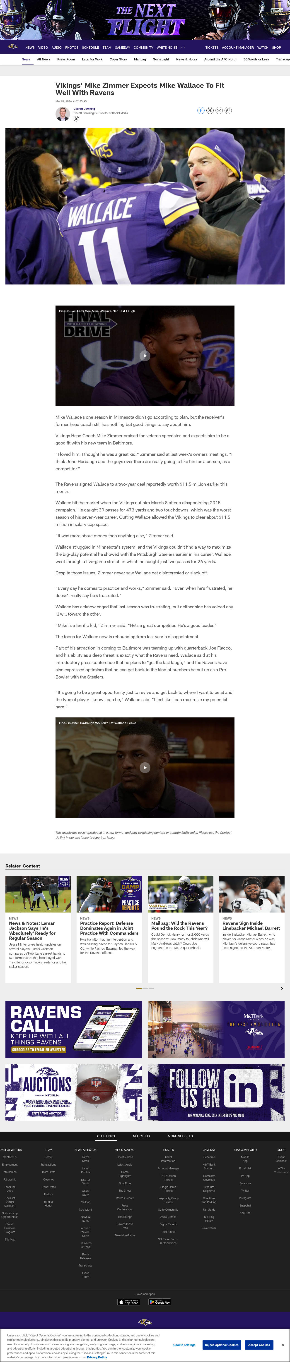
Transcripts (85, 1265)
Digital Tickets (168, 1224)
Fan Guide (209, 1209)
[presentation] (283, 989)
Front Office (48, 1186)
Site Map (10, 1239)
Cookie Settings (184, 1345)
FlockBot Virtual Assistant (9, 1201)
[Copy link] (228, 111)
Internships (10, 1171)
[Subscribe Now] (73, 1029)
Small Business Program (9, 1228)
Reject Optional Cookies (222, 1345)
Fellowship (9, 1179)
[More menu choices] (183, 47)
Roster (49, 1157)
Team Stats (48, 1171)
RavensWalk (209, 1228)
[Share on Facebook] (201, 113)
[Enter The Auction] (73, 1092)
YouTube (245, 1212)
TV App (245, 1175)
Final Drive (125, 1183)
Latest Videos (125, 1157)
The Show (125, 1190)
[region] (145, 1345)
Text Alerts (168, 1231)
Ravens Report (125, 1198)
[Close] (283, 1345)
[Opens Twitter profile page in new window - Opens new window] (76, 119)
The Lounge (125, 1216)
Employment (10, 1164)
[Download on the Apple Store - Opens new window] (128, 1302)
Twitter (245, 1190)
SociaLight (85, 1209)
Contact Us (10, 1157)
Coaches (48, 1179)
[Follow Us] (216, 1092)
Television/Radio (125, 1235)
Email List (245, 1168)
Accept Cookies (259, 1345)
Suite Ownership (168, 1209)
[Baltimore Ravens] (145, 1323)
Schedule (209, 1157)
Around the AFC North (85, 1231)
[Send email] (219, 113)
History (48, 1194)
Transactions (48, 1164)
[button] (145, 355)
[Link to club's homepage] (12, 46)
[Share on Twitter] (210, 113)
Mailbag (85, 1202)
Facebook (245, 1183)
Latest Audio (125, 1164)
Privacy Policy (97, 1357)
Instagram (245, 1198)
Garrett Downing (84, 108)
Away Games (168, 1216)
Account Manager (168, 1168)
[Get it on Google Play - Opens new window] (159, 1304)
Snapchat (245, 1205)
